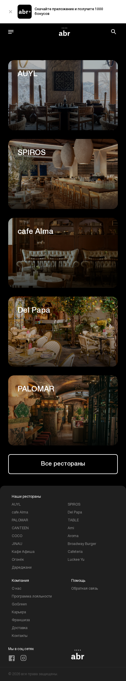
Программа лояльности (32, 596)
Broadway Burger (82, 544)
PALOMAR (20, 520)
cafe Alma (20, 512)
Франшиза (21, 620)
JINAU (17, 544)
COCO (17, 536)
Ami (71, 528)
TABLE (73, 520)
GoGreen (19, 604)
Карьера (19, 612)
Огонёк (18, 559)
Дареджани (22, 567)
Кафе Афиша (23, 551)
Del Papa (75, 512)
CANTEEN (20, 528)
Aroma (73, 536)
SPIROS (74, 504)
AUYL (16, 504)
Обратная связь (84, 588)
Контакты (20, 636)
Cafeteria (75, 551)
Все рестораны (63, 464)
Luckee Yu (76, 559)
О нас (16, 588)
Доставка (20, 628)
